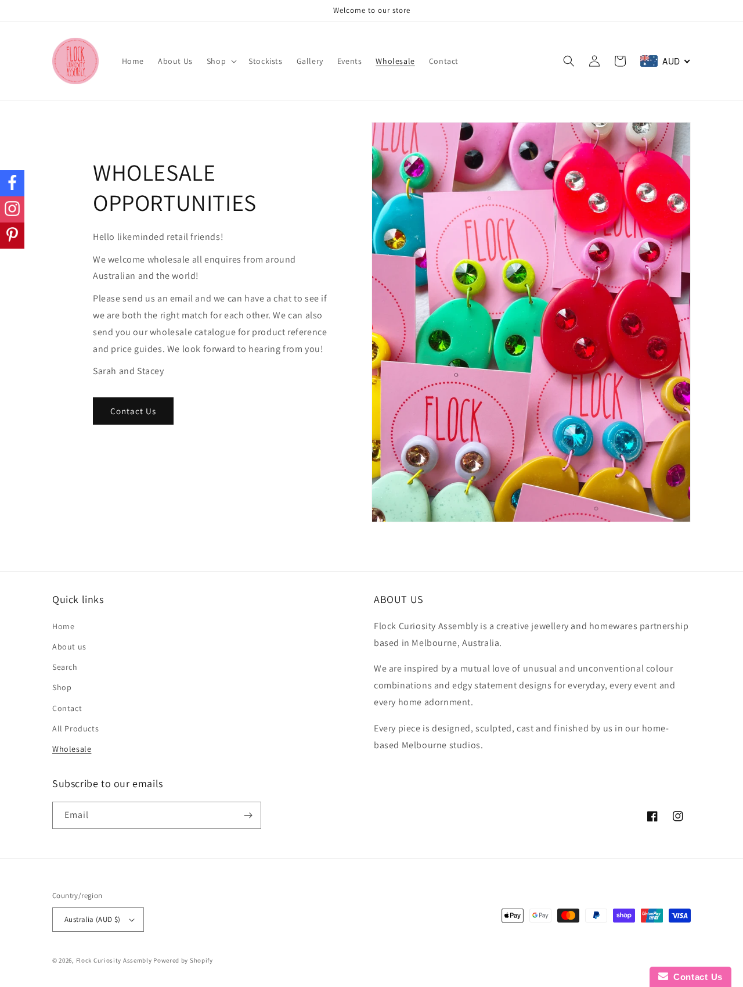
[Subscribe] (248, 815)
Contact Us (133, 411)
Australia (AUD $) (92, 919)
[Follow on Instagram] (12, 209)
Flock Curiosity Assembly (114, 960)
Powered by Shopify (183, 960)
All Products (75, 728)
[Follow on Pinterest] (12, 235)
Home (63, 626)
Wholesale (71, 749)
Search (65, 667)
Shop (61, 687)
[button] (220, 61)
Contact (67, 708)
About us (69, 646)
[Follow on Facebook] (12, 183)
